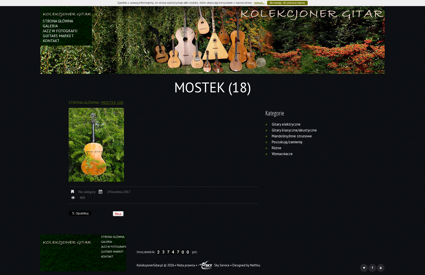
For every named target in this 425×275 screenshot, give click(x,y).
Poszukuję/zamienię (287, 142)
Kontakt (51, 40)
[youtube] (381, 268)
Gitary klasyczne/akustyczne (294, 130)
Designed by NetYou (246, 265)
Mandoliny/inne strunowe (292, 136)
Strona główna (58, 20)
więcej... (259, 2)
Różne (276, 148)
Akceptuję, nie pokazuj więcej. (287, 2)
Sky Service (221, 265)
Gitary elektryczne (286, 124)
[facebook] (372, 268)
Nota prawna (186, 265)
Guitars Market (58, 35)
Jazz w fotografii (60, 30)
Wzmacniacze (282, 153)
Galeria (50, 25)
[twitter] (364, 268)
